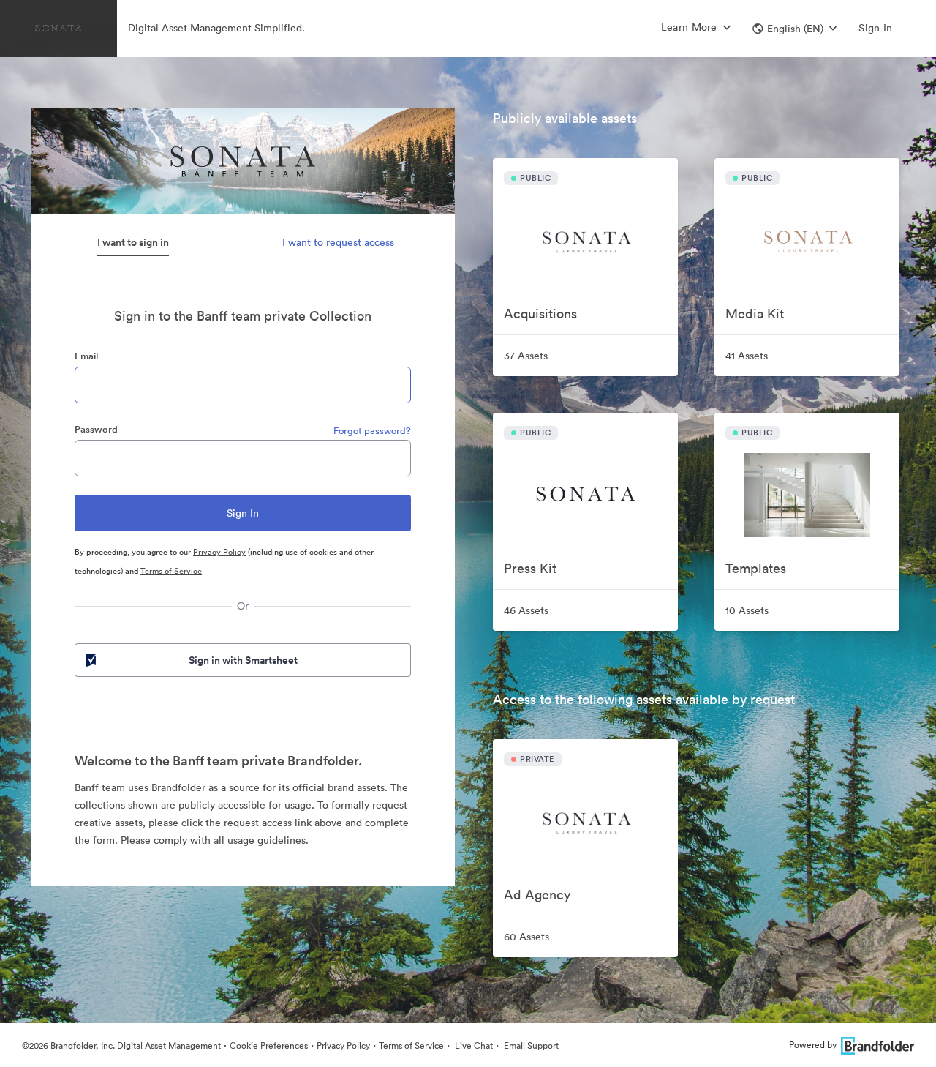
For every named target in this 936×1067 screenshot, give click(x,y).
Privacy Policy (219, 552)
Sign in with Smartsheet (243, 660)
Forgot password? (372, 430)
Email (86, 356)
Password (96, 429)
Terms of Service (171, 571)
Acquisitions (540, 313)
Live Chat (473, 1045)
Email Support (530, 1045)
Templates (755, 568)
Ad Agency (537, 894)
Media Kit (754, 313)
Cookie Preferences (269, 1045)
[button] (794, 28)
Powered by (813, 1044)
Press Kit (530, 568)
